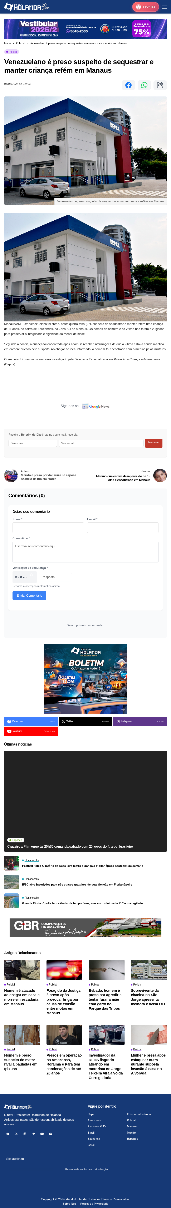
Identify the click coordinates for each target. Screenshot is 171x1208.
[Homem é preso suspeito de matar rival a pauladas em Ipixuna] (22, 1035)
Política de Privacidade (94, 1203)
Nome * (17, 519)
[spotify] (50, 1134)
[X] (16, 1134)
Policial (20, 43)
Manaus (132, 1126)
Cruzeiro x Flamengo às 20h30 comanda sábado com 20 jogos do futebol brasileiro (70, 846)
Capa (91, 1114)
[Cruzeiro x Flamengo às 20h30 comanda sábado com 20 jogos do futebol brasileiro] (85, 801)
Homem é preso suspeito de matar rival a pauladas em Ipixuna (20, 1062)
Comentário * (21, 538)
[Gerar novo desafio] (31, 577)
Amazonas (94, 1120)
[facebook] (7, 1134)
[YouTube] (42, 1134)
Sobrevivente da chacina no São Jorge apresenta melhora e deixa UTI (148, 997)
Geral (91, 1145)
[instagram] (25, 1134)
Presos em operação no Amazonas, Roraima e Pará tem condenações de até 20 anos (64, 1064)
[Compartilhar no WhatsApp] (144, 85)
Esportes (132, 1138)
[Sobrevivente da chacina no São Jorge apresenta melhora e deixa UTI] (149, 970)
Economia (94, 1138)
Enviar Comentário (29, 595)
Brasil (91, 1132)
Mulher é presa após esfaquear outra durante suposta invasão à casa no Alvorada (148, 1064)
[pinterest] (33, 1134)
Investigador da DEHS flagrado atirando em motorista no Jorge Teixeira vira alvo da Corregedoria (106, 1066)
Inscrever (154, 442)
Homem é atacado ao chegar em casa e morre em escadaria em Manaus (21, 997)
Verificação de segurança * (30, 567)
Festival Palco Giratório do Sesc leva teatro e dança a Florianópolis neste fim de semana (82, 865)
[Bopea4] (26, 6)
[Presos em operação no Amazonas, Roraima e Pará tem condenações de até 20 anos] (65, 1035)
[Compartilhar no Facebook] (128, 85)
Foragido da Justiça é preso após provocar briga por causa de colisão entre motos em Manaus (63, 1001)
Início (7, 43)
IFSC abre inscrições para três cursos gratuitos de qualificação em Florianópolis (77, 884)
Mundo (131, 1132)
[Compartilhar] (160, 85)
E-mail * (92, 519)
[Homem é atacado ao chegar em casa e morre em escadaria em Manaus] (22, 970)
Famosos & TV (97, 1126)
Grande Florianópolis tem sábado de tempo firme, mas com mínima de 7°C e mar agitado (82, 903)
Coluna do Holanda (139, 1114)
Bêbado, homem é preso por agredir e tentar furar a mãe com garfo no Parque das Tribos (105, 999)
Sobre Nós (69, 1203)
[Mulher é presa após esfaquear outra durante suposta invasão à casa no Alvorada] (149, 1035)
